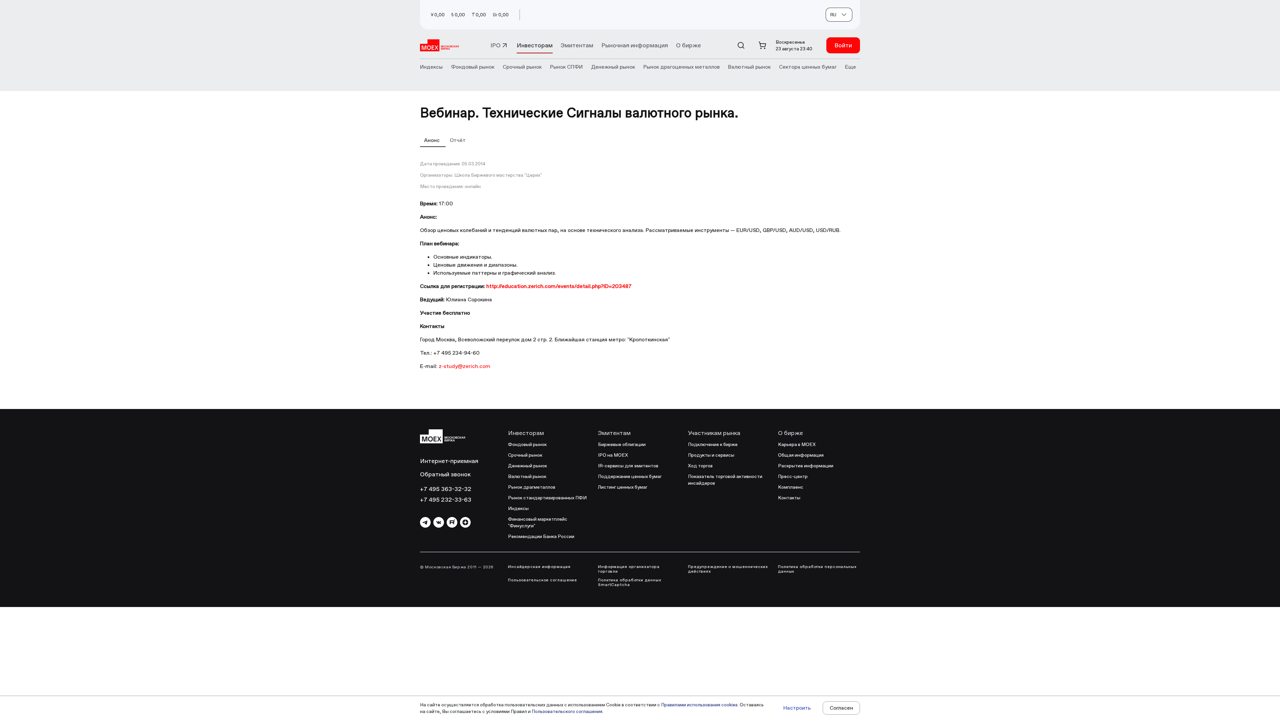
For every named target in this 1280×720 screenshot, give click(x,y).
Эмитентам (577, 45)
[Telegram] (425, 522)
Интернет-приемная (449, 461)
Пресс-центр (793, 476)
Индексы (518, 508)
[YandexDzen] (465, 522)
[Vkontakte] (438, 522)
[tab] (433, 140)
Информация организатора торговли (629, 569)
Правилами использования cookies (699, 705)
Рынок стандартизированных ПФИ (547, 498)
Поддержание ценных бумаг (630, 476)
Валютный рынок (527, 476)
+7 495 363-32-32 (445, 489)
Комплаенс (790, 487)
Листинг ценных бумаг (622, 487)
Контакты (789, 498)
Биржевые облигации (622, 444)
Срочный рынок (525, 455)
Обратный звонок (445, 474)
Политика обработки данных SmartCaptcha (629, 582)
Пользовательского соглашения (567, 711)
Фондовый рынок (527, 444)
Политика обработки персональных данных (817, 569)
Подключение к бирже (713, 444)
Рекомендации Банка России (541, 536)
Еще (850, 66)
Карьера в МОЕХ (797, 444)
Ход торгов (700, 466)
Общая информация (801, 455)
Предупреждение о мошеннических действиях (728, 569)
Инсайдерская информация (539, 566)
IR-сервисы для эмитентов (628, 466)
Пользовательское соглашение (542, 580)
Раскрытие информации (805, 466)
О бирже (688, 45)
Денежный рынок (527, 466)
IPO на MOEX (613, 455)
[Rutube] (452, 522)
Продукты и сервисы (711, 455)
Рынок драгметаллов (531, 487)
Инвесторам (535, 45)
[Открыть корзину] (762, 45)
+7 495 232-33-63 (445, 499)
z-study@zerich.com (464, 366)
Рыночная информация (634, 45)
